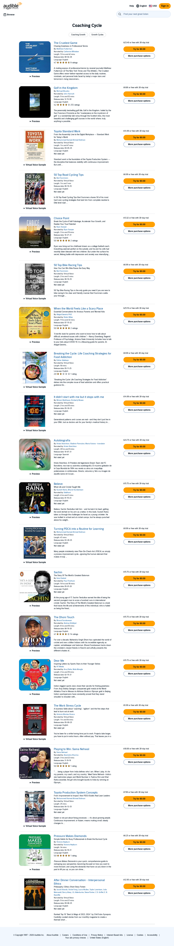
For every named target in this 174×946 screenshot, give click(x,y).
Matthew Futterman (64, 49)
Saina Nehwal (62, 752)
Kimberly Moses (77, 400)
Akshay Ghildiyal (70, 623)
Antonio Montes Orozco (66, 714)
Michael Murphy (63, 91)
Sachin (58, 572)
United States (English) (99, 938)
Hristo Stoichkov (63, 444)
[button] (78, 35)
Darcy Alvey (66, 892)
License (130, 935)
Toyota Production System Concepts (76, 792)
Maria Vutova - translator (95, 444)
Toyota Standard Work (67, 131)
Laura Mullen (83, 890)
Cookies (140, 935)
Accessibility (152, 935)
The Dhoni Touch (64, 617)
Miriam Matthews (63, 400)
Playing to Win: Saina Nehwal (71, 749)
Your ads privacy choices (75, 938)
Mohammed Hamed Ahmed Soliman (71, 140)
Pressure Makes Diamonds (70, 836)
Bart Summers (62, 178)
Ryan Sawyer (62, 227)
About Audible (52, 935)
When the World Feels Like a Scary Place (78, 308)
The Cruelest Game (65, 43)
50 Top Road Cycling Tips (69, 175)
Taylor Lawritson (96, 890)
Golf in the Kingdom (66, 88)
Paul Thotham (69, 581)
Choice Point (61, 218)
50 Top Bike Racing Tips (68, 265)
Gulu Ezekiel (61, 578)
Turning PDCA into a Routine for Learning (79, 529)
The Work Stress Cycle (67, 705)
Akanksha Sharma (71, 755)
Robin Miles (68, 317)
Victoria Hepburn (63, 842)
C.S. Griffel (99, 892)
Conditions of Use (80, 935)
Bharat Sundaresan (75, 490)
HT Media (60, 667)
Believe (58, 484)
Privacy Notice (97, 935)
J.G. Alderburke (78, 892)
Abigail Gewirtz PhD (64, 314)
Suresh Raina (62, 490)
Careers (65, 935)
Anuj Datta (68, 669)
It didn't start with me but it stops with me (79, 397)
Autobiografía (62, 440)
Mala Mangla (78, 669)
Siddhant (67, 492)
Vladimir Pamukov (77, 444)
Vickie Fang (72, 890)
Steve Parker (90, 892)
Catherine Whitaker (71, 52)
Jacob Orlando (62, 890)
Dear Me (59, 660)
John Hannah (69, 94)
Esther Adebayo (63, 360)
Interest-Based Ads (115, 935)
